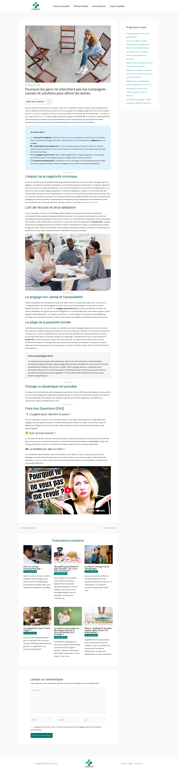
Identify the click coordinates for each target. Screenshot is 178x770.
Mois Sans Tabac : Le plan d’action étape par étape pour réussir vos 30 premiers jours (138, 44)
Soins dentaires (99, 6)
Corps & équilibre (117, 6)
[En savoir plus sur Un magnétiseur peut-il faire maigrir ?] (37, 616)
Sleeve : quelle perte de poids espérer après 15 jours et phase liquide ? (98, 630)
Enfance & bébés (81, 6)
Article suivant (110, 528)
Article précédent (27, 528)
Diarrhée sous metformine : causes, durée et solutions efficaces (137, 92)
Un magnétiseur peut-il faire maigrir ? (36, 629)
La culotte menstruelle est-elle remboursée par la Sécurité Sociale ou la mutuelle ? (67, 631)
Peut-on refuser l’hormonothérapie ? (32, 567)
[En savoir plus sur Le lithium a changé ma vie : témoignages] (99, 554)
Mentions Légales (127, 763)
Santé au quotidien (61, 6)
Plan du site (139, 763)
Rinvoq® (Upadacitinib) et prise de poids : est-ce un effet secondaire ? (66, 568)
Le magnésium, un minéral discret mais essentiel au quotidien (137, 55)
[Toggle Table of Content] (47, 101)
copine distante (91, 202)
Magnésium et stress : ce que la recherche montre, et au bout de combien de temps (139, 73)
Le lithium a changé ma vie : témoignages (97, 567)
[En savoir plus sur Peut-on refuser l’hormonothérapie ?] (37, 554)
